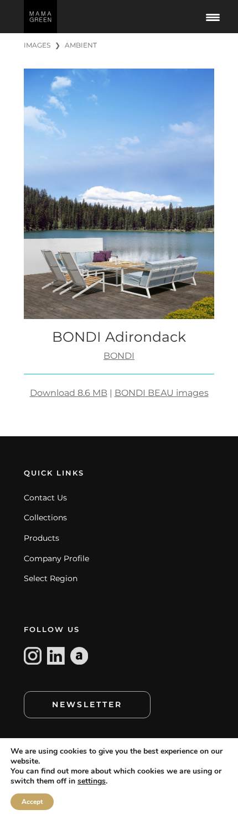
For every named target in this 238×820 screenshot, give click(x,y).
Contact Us (45, 498)
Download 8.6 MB (68, 393)
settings (91, 781)
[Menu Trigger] (212, 17)
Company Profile (56, 558)
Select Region (50, 578)
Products (41, 538)
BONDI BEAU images (162, 393)
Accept (32, 801)
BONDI (119, 356)
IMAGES (37, 45)
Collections (45, 518)
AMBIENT (81, 45)
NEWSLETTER (87, 704)
